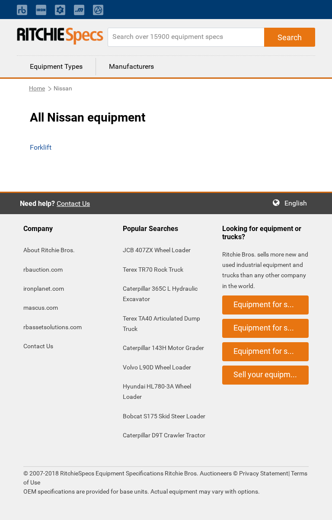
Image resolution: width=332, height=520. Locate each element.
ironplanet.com (43, 288)
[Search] (289, 37)
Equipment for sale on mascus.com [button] (271, 351)
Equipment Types (56, 66)
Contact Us (73, 203)
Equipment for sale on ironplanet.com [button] (271, 327)
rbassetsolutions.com (52, 327)
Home (37, 88)
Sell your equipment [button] (267, 374)
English (298, 203)
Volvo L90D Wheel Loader (157, 367)
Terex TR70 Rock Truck (153, 269)
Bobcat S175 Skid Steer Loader (164, 416)
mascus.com (40, 307)
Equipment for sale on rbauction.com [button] (271, 304)
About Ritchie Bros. (49, 250)
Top (316, 507)
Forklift (40, 147)
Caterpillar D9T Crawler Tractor (164, 435)
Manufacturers (131, 66)
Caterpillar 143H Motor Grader (163, 347)
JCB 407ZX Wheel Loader (157, 250)
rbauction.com (43, 269)
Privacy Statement (263, 473)
